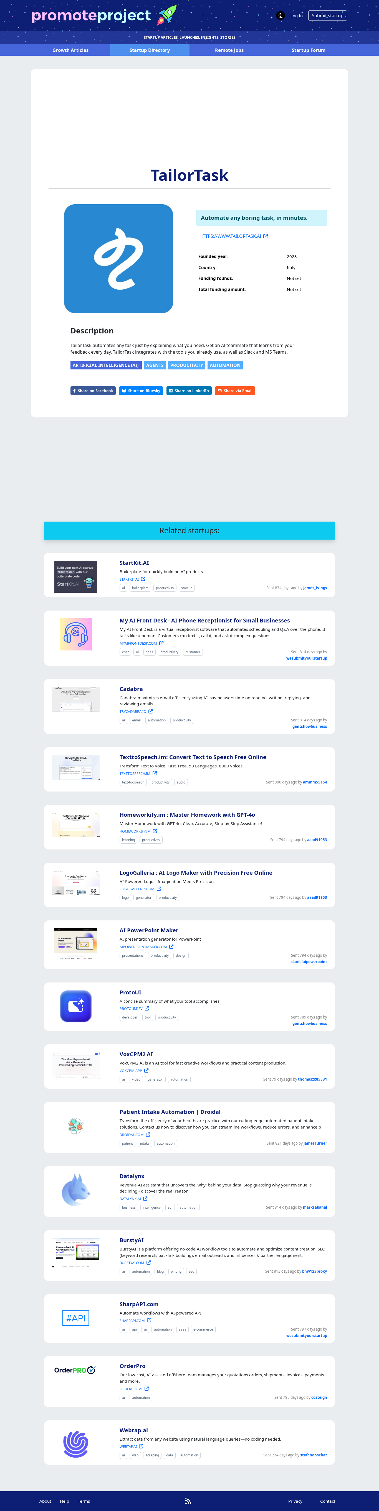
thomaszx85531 (312, 1079)
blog (160, 1271)
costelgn (319, 1397)
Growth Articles (70, 50)
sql (170, 1207)
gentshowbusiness (309, 726)
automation (225, 365)
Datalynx (132, 1176)
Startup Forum (308, 50)
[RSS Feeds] (188, 1501)
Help (64, 1501)
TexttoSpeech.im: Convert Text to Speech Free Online (193, 757)
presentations (132, 955)
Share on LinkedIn (192, 390)
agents (155, 365)
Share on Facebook (95, 390)
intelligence (152, 1207)
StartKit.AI (134, 562)
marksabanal (315, 1207)
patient (127, 1143)
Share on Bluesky (144, 390)
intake (145, 1143)
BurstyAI (132, 1240)
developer (130, 1017)
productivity (186, 365)
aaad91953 (317, 839)
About (45, 1501)
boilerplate (140, 588)
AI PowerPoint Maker (149, 930)
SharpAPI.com (139, 1304)
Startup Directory (150, 50)
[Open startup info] (74, 575)
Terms (84, 1501)
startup (186, 588)
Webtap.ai (134, 1430)
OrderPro (132, 1366)
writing (176, 1271)
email (136, 720)
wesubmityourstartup (306, 658)
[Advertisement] (189, 124)
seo (191, 1271)
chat (125, 652)
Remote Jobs (229, 50)
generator (143, 897)
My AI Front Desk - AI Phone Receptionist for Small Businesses (205, 620)
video (136, 1079)
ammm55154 (315, 782)
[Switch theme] (280, 15)
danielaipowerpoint (309, 961)
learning (128, 840)
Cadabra (131, 689)
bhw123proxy (314, 1271)
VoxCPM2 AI (136, 1054)
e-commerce (203, 1329)
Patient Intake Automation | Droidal (170, 1112)
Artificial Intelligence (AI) (106, 365)
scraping (152, 1455)
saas (149, 652)
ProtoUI (130, 992)
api (134, 1329)
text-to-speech (133, 782)
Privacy (295, 1501)
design (181, 955)
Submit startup (327, 15)
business (129, 1207)
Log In (296, 15)
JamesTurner (315, 1143)
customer (193, 652)
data (169, 1455)
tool (148, 1017)
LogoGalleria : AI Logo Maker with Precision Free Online (196, 872)
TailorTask (190, 174)
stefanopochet (313, 1455)
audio (181, 782)
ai (123, 588)
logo (125, 897)
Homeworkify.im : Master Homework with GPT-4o (187, 814)
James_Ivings (315, 587)
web (135, 1455)
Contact (327, 1501)
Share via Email (238, 390)
